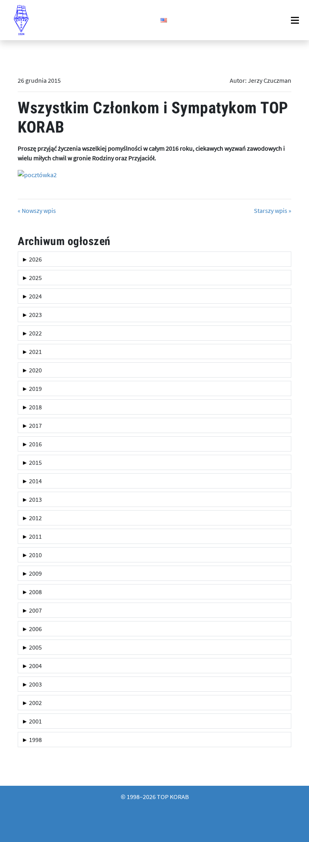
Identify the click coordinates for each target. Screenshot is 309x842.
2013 (34, 499)
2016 (34, 444)
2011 (34, 536)
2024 (34, 296)
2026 (34, 259)
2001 (34, 721)
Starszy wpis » (272, 210)
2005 (34, 647)
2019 (34, 388)
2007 (34, 610)
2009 (34, 573)
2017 (34, 425)
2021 (34, 351)
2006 (34, 629)
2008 (34, 592)
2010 (34, 555)
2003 (34, 684)
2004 (34, 666)
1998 (34, 740)
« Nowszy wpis (37, 210)
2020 (34, 370)
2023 (34, 315)
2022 (34, 333)
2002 (34, 703)
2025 (34, 278)
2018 (34, 407)
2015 (34, 462)
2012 (34, 518)
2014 (34, 481)
